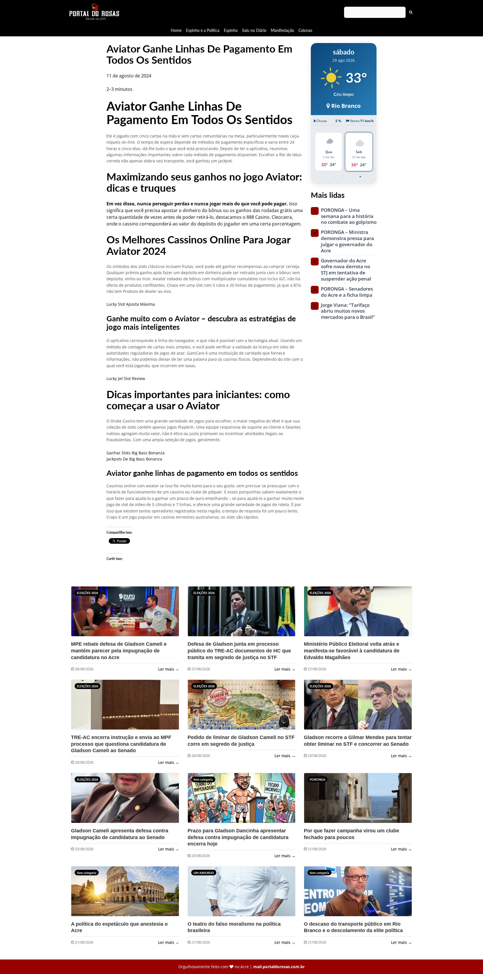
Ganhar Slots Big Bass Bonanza (135, 452)
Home (176, 30)
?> (84, 613)
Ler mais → (168, 669)
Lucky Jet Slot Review (125, 378)
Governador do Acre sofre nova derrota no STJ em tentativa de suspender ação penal (346, 270)
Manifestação (282, 30)
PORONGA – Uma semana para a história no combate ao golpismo (349, 216)
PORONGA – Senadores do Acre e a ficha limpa (347, 292)
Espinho (231, 30)
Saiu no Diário (254, 30)
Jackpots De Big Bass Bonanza (134, 459)
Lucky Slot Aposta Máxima (130, 304)
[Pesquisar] (411, 12)
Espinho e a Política (202, 30)
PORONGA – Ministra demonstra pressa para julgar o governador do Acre (347, 241)
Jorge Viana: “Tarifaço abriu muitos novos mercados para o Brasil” (348, 311)
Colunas (305, 30)
